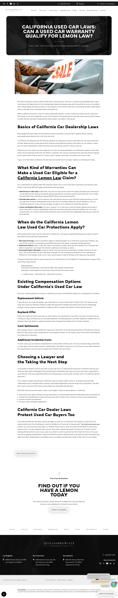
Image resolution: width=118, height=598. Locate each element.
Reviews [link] (74, 10)
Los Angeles (7, 555)
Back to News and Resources (26, 453)
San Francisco (38, 555)
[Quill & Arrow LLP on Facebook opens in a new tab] (7, 3)
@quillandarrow (27, 266)
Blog (36, 46)
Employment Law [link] (65, 10)
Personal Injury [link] (53, 10)
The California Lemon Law (90, 424)
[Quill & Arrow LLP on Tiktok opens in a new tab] (17, 3)
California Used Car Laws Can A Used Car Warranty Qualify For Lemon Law (64, 46)
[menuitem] (4, 3)
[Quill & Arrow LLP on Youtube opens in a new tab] (11, 3)
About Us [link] (33, 10)
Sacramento (68, 555)
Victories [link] (82, 10)
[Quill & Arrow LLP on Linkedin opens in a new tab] (14, 3)
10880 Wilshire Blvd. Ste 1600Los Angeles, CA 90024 (15, 561)
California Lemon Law (39, 177)
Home (31, 46)
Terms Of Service (51, 580)
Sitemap (70, 580)
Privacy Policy (62, 580)
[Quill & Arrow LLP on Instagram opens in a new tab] (4, 3)
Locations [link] (103, 10)
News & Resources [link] (92, 10)
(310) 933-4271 (94, 591)
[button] (3, 594)
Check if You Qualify (107, 3)
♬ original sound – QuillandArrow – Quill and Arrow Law (41, 274)
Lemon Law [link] (42, 10)
